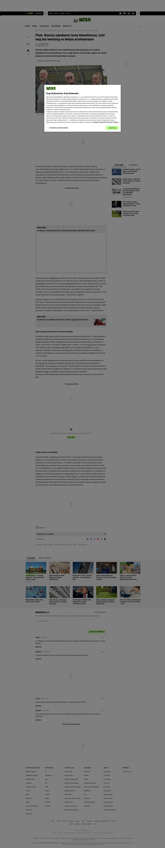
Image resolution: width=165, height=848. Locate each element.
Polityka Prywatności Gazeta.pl (102, 122)
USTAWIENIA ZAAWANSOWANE (58, 128)
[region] (82, 108)
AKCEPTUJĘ (112, 128)
